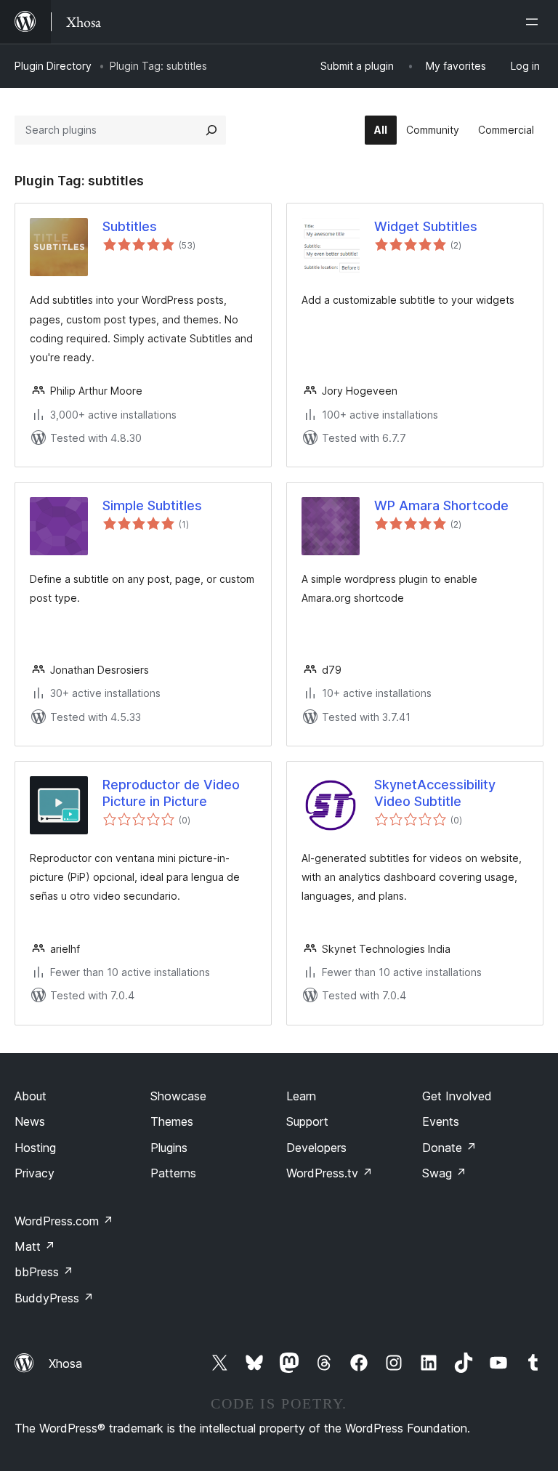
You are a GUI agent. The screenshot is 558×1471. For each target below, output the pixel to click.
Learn (301, 1096)
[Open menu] (535, 22)
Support (307, 1121)
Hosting (35, 1147)
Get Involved (457, 1096)
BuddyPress (54, 1298)
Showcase (178, 1096)
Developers (316, 1147)
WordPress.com (64, 1221)
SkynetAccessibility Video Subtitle (435, 793)
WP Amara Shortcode (441, 505)
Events (440, 1121)
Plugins (168, 1147)
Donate (449, 1147)
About (30, 1096)
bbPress (44, 1272)
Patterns (173, 1173)
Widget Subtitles (425, 226)
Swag (444, 1173)
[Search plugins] (211, 130)
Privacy (34, 1173)
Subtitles (129, 226)
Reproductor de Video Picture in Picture (171, 793)
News (30, 1121)
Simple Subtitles (152, 505)
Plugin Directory (53, 66)
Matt (35, 1246)
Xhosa (65, 1363)
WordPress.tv (329, 1173)
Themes (171, 1121)
